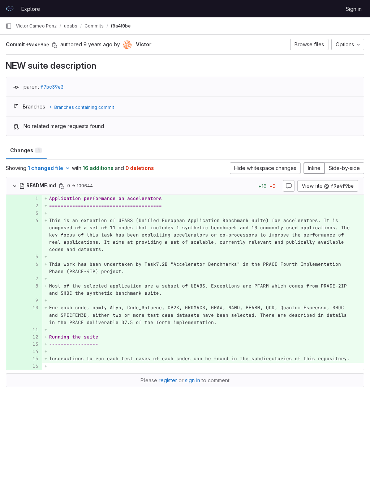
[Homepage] (10, 8)
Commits (94, 26)
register (168, 380)
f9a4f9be (121, 26)
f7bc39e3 (52, 87)
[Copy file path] (61, 186)
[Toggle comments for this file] (288, 186)
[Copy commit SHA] (54, 45)
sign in (192, 380)
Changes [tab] (24, 150)
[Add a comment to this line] (6, 198)
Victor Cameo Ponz (36, 26)
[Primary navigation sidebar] (8, 26)
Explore (30, 9)
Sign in (354, 9)
